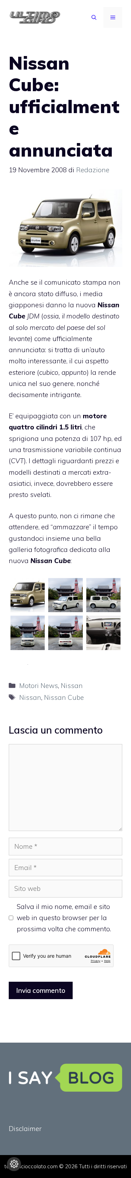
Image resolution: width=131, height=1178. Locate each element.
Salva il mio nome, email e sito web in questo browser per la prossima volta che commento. (64, 917)
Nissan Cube (64, 697)
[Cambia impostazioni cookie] (14, 1164)
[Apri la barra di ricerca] (94, 17)
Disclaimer (25, 1128)
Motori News (38, 685)
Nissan (72, 685)
